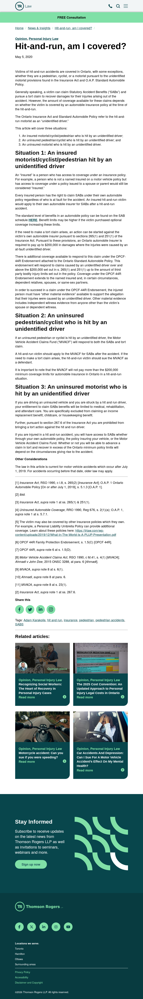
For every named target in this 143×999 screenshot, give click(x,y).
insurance (70, 620)
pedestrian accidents (110, 620)
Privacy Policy (22, 972)
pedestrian (86, 620)
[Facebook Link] (19, 927)
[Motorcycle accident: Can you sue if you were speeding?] (42, 727)
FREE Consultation (71, 17)
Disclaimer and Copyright (29, 982)
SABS (19, 624)
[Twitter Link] (31, 927)
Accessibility (21, 977)
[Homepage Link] (71, 907)
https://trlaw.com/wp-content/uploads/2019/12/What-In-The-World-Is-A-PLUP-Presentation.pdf (65, 532)
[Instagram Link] (56, 927)
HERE (33, 220)
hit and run (54, 620)
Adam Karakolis (35, 620)
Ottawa (19, 959)
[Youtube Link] (68, 927)
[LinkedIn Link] (43, 927)
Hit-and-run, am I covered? (73, 28)
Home (19, 28)
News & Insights (39, 28)
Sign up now (31, 864)
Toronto (19, 948)
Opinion (21, 38)
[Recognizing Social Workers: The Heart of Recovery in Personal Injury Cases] (42, 658)
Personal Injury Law (43, 38)
